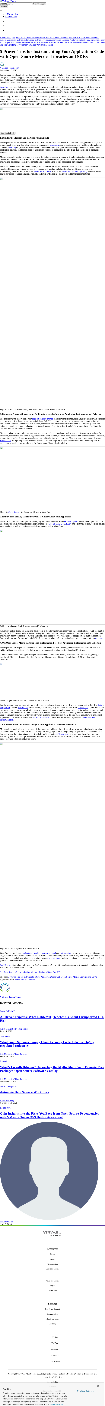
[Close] (98, 1386)
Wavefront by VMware (25, 979)
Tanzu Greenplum (8, 1086)
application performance (42, 419)
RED (68, 524)
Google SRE (54, 524)
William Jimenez (20, 1054)
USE (63, 524)
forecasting (54, 145)
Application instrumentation (56, 37)
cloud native (5, 1108)
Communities (11, 16)
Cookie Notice (56, 1404)
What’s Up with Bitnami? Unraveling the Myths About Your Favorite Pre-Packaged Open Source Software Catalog (52, 1069)
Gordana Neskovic (70, 40)
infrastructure (65, 953)
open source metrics (57, 42)
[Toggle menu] (1, 10)
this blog (99, 638)
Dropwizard (5, 707)
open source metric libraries (36, 42)
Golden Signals (71, 521)
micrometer (95, 40)
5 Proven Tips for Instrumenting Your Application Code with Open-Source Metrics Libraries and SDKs (52, 977)
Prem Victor (23, 1029)
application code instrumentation (30, 37)
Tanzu (13, 1)
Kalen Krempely (7, 1100)
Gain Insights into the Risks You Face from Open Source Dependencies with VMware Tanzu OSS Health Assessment (49, 1115)
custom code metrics (32, 40)
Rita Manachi (6, 1054)
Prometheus (83, 707)
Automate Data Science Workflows (24, 1092)
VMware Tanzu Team (9, 68)
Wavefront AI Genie (42, 171)
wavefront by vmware (26, 45)
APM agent (10, 37)
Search (3, 4)
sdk (67, 42)
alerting (12, 147)
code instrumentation (90, 37)
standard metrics (82, 42)
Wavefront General (44, 45)
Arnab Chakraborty (8, 1029)
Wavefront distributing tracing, (74, 171)
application (27, 953)
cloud (53, 953)
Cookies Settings (85, 1391)
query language (54, 958)
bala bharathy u (6, 1222)
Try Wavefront (6, 965)
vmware (3, 45)
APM (2, 37)
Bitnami (3, 1061)
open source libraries (15, 42)
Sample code (5, 440)
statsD (92, 42)
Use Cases (100, 42)
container (36, 953)
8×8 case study (62, 734)
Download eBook (7, 133)
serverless (46, 953)
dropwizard (56, 40)
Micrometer (23, 707)
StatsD (100, 705)
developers (46, 40)
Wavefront (4, 87)
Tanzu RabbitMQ (7, 1011)
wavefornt (12, 45)
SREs (72, 42)
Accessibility (52, 1382)
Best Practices (74, 37)
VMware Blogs (12, 14)
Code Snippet (14, 512)
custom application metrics (11, 40)
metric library (84, 40)
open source (5, 1036)
